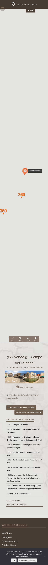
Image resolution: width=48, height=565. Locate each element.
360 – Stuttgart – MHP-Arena (18, 425)
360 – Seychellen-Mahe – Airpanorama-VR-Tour (23, 453)
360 (10, 395)
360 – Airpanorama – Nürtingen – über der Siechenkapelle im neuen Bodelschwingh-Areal (24, 438)
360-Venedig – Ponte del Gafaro (27, 412)
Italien (15, 395)
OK (14, 560)
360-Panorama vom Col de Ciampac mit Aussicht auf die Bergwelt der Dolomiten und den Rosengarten (23, 478)
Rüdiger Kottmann (35, 368)
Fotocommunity (10, 541)
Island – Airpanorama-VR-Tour (19, 493)
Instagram (7, 537)
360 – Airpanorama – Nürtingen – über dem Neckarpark (23, 430)
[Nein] (45, 556)
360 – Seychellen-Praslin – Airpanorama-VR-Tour (24, 469)
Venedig (15, 398)
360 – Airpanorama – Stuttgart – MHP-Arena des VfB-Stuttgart (24, 446)
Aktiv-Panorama (27, 4)
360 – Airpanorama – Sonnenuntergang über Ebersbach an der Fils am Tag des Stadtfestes (24, 487)
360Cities (7, 533)
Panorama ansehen (26, 387)
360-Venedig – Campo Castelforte (22, 407)
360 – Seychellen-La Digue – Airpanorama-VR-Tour (24, 461)
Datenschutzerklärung (27, 560)
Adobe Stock (9, 545)
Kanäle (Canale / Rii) (25, 395)
